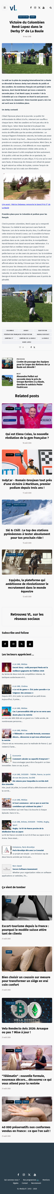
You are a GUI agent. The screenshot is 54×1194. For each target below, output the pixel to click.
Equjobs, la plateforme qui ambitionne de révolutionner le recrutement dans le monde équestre (27, 585)
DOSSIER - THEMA (28, 774)
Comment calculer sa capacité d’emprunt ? (31, 759)
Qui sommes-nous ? (12, 1180)
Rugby (46, 822)
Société (32, 778)
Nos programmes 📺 (31, 1180)
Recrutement (36, 1183)
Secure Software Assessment (25, 869)
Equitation (23, 17)
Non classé (17, 866)
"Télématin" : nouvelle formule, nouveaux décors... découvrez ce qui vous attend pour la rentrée (26, 1079)
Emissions (17, 847)
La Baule (45, 338)
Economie (17, 756)
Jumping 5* (9, 338)
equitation (42, 330)
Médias (24, 664)
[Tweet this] (34, 347)
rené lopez (26, 342)
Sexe (8, 900)
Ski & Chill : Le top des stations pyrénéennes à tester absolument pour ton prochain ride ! (27, 534)
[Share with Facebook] (31, 347)
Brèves (24, 822)
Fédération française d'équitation (18, 334)
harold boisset (43, 334)
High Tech (10, 1003)
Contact (25, 1183)
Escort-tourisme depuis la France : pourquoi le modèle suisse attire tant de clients (25, 929)
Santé (9, 952)
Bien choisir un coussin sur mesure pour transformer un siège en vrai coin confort (26, 980)
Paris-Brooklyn (28, 847)
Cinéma (24, 686)
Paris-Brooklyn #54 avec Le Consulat (28, 850)
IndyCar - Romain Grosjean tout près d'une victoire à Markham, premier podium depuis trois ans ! (27, 483)
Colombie (10, 330)
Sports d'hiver (19, 504)
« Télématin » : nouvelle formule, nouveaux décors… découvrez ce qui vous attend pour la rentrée (26, 737)
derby (26, 330)
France (39, 774)
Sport (33, 17)
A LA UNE (10, 408)
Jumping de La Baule (28, 338)
